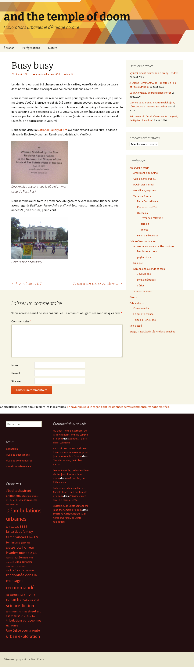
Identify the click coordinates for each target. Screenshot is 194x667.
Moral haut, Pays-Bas (145, 190)
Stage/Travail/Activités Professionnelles (152, 331)
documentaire (12, 504)
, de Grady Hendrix (154, 73)
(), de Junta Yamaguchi (70, 517)
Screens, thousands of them (149, 269)
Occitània (142, 213)
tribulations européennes (23, 620)
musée (18, 557)
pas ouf (21, 562)
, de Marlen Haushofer (150, 92)
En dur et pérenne (143, 314)
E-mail (15, 373)
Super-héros (13, 616)
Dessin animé (29, 500)
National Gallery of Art (52, 130)
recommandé (20, 587)
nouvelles (11, 562)
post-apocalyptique (16, 566)
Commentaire (21, 321)
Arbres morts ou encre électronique (153, 246)
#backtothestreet (18, 491)
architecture (25, 496)
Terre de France (142, 196)
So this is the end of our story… (98, 283)
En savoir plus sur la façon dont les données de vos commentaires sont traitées (118, 407)
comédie (15, 500)
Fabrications (137, 303)
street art (34, 611)
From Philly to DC (26, 283)
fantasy (28, 531)
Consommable (141, 308)
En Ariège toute (12, 527)
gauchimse (25, 542)
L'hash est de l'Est (147, 207)
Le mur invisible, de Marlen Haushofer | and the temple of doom (70, 474)
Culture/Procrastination (143, 241)
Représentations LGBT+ (16, 594)
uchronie (12, 625)
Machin (70, 74)
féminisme (13, 542)
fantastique (14, 531)
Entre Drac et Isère (147, 201)
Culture (52, 48)
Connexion (12, 448)
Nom (14, 365)
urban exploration (23, 636)
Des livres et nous (147, 251)
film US (32, 537)
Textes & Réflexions (144, 319)
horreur (28, 547)
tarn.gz (145, 223)
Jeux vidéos (144, 273)
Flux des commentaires (19, 460)
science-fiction (20, 605)
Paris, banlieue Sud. (148, 235)
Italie (35, 553)
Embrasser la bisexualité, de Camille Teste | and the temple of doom (70, 492)
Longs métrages (146, 279)
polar (29, 562)
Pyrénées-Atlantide (152, 218)
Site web (16, 381)
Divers (133, 297)
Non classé (136, 325)
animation (13, 495)
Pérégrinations (31, 48)
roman (32, 594)
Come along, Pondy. (144, 178)
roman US (34, 599)
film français (16, 537)
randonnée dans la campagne (21, 570)
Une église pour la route (23, 630)
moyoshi (9, 558)
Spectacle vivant (142, 291)
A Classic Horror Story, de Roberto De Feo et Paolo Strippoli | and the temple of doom (70, 452)
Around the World (139, 168)
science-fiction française (16, 611)
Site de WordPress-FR (18, 466)
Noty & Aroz (27, 557)
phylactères (144, 257)
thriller (32, 616)
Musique (138, 263)
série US (24, 616)
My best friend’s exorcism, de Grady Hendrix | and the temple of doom (70, 434)
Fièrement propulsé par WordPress (24, 659)
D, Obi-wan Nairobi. (144, 184)
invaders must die (19, 552)
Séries (141, 285)
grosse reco (14, 547)
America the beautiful (47, 74)
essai (24, 526)
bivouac (35, 496)
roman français (17, 599)
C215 (8, 500)
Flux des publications (18, 454)
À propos (9, 48)
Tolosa (144, 229)
